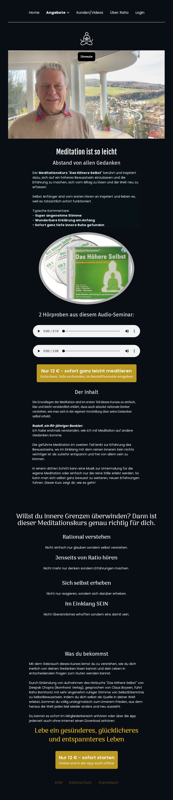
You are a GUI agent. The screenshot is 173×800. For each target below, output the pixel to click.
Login (139, 12)
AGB (58, 782)
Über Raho (119, 12)
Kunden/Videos (89, 12)
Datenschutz (80, 782)
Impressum (108, 782)
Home (34, 12)
